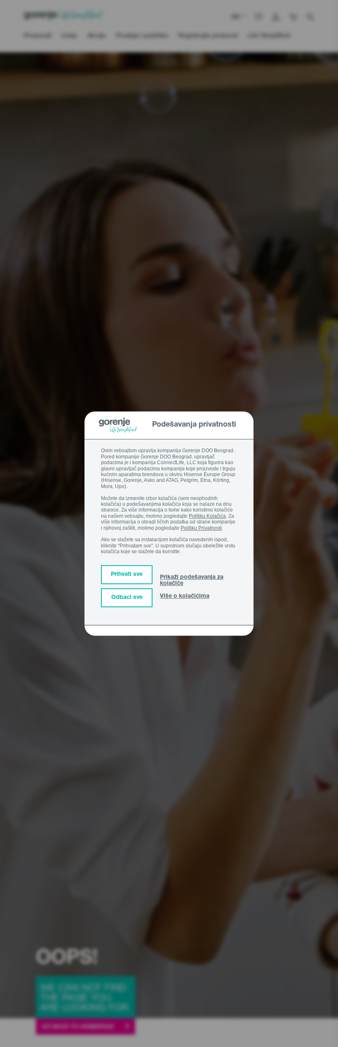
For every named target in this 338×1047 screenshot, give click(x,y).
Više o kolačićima (184, 596)
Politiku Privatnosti (201, 528)
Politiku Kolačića (207, 516)
